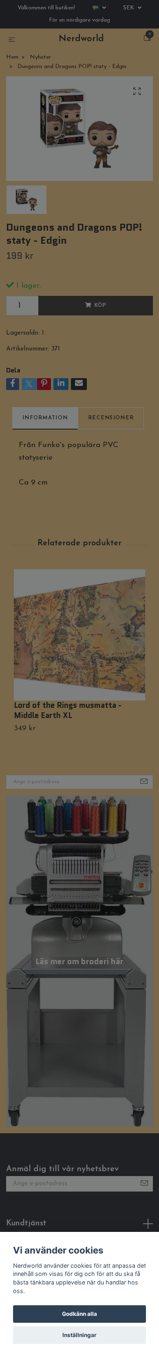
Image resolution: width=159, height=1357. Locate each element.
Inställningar (79, 1335)
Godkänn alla (79, 1314)
